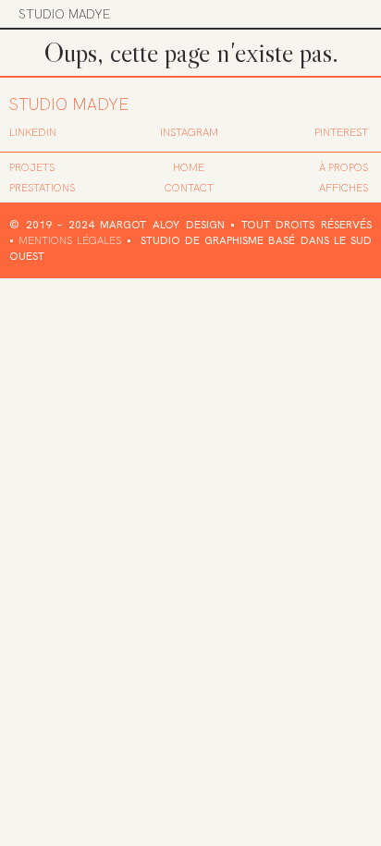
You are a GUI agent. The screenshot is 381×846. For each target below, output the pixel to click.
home (188, 167)
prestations (42, 187)
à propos (343, 167)
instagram (189, 132)
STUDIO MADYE (64, 14)
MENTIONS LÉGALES (69, 240)
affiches (343, 187)
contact (189, 187)
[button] (350, 14)
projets (32, 167)
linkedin (32, 132)
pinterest (341, 132)
